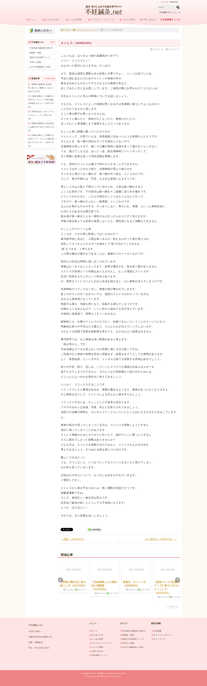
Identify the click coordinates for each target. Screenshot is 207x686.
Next (177, 580)
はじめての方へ (52, 19)
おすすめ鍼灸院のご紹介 (40, 67)
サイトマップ (159, 639)
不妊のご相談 (35, 62)
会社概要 (157, 631)
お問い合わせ (149, 19)
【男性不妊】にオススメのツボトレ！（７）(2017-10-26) (41, 115)
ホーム (32, 19)
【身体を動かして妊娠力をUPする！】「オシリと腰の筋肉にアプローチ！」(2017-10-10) (41, 140)
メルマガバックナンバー (102, 19)
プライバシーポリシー (163, 635)
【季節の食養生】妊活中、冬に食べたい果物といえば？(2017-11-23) (41, 88)
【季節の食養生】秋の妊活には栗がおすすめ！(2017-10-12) (41, 127)
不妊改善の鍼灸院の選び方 (41, 48)
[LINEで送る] (94, 529)
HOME (67, 30)
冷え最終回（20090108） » (161, 539)
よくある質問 (75, 19)
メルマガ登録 (128, 19)
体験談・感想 (35, 53)
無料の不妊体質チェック (40, 57)
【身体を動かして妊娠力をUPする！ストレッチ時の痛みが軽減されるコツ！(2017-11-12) (41, 101)
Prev (60, 580)
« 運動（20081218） (73, 539)
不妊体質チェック (171, 19)
